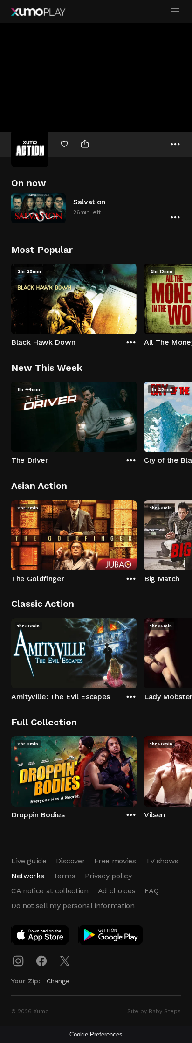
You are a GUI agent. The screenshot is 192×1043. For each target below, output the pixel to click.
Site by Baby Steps (154, 1011)
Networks (27, 875)
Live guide (29, 860)
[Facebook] (41, 961)
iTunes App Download (40, 936)
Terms (64, 875)
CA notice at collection (50, 890)
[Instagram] (18, 961)
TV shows (161, 860)
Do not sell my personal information (73, 905)
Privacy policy (108, 875)
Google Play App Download (111, 936)
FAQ (151, 890)
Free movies (115, 860)
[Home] (38, 12)
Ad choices (117, 890)
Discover (70, 860)
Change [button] (58, 981)
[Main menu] (175, 11)
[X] (65, 961)
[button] (96, 208)
